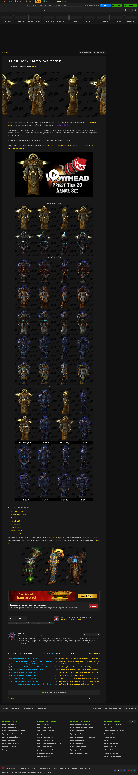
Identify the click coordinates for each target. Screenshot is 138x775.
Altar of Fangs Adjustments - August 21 (26, 681)
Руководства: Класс (9, 724)
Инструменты (28, 708)
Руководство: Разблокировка (80, 724)
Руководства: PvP (76, 743)
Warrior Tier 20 (16, 534)
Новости (6, 10)
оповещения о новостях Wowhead (72, 619)
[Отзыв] (132, 10)
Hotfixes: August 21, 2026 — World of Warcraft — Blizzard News (33, 661)
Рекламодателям (44, 768)
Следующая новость (93, 698)
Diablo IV (62, 1)
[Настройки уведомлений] (129, 10)
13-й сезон (108, 727)
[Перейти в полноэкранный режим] (125, 10)
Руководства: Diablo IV (113, 721)
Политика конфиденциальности (14, 772)
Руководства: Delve (9, 727)
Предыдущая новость (15, 698)
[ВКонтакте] (134, 770)
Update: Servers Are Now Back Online (71, 675)
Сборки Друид (109, 740)
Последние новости (66, 653)
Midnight (5, 750)
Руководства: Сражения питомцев (48, 743)
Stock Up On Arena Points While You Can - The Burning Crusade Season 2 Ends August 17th (79, 681)
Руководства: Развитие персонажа (14, 730)
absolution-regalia (14, 623)
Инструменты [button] (30, 10)
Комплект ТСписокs (111, 734)
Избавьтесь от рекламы (74, 10)
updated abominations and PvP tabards (55, 145)
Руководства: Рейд (9, 740)
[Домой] (12, 5)
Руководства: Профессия (11, 737)
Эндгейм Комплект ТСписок (114, 730)
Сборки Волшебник (111, 753)
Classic (30, 1)
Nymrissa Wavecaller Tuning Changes (25, 658)
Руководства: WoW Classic (80, 721)
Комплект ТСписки (9, 747)
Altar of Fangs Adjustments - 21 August (26, 678)
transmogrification (48, 623)
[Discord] (115, 770)
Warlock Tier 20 (16, 531)
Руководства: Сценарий (45, 747)
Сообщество (56, 10)
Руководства (44, 10)
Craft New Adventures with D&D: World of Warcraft (76, 684)
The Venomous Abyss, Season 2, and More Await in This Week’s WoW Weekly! (33, 684)
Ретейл (19, 1)
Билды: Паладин (110, 747)
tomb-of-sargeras (36, 623)
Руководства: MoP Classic (46, 721)
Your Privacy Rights (59, 768)
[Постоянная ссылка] (24, 618)
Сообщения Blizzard (20, 653)
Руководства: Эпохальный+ (12, 734)
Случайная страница (75, 768)
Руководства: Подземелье (45, 730)
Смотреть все (48, 653)
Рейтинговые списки (43, 756)
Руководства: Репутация (45, 740)
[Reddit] (20, 618)
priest (22, 623)
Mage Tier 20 (15, 521)
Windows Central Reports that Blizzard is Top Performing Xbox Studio (79, 669)
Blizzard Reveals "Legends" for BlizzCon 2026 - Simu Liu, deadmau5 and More (79, 658)
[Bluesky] (10, 618)
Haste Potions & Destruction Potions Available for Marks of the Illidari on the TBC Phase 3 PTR (79, 664)
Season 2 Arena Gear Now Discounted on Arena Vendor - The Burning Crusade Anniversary (79, 661)
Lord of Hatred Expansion (113, 724)
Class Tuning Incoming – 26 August (24, 672)
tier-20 (28, 623)
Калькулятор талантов (10, 743)
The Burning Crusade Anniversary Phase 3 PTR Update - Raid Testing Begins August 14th (79, 667)
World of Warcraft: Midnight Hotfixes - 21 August (29, 664)
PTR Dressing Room (50, 538)
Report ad (134, 703)
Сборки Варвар (109, 737)
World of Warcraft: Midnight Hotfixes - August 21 (29, 669)
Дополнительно (130, 708)
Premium (88, 768)
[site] (56, 618)
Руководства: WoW (9, 721)
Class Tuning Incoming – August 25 (24, 675)
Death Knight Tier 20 (18, 511)
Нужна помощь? (11, 768)
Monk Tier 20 (15, 524)
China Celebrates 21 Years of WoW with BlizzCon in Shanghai (79, 678)
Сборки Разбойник (111, 750)
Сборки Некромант (111, 743)
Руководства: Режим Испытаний (48, 750)
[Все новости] (4, 1)
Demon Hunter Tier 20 (19, 515)
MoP (47, 1)
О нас (33, 768)
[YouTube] (128, 770)
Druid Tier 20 (15, 518)
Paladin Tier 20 (16, 527)
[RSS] (131, 770)
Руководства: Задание (44, 737)
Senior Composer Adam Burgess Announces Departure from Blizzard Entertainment (79, 672)
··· (51, 1)
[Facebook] (15, 618)
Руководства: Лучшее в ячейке (81, 727)
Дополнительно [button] (92, 10)
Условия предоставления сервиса (40, 772)
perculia (34, 67)
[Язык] (135, 10)
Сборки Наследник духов (113, 756)
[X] (118, 770)
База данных (17, 10)
